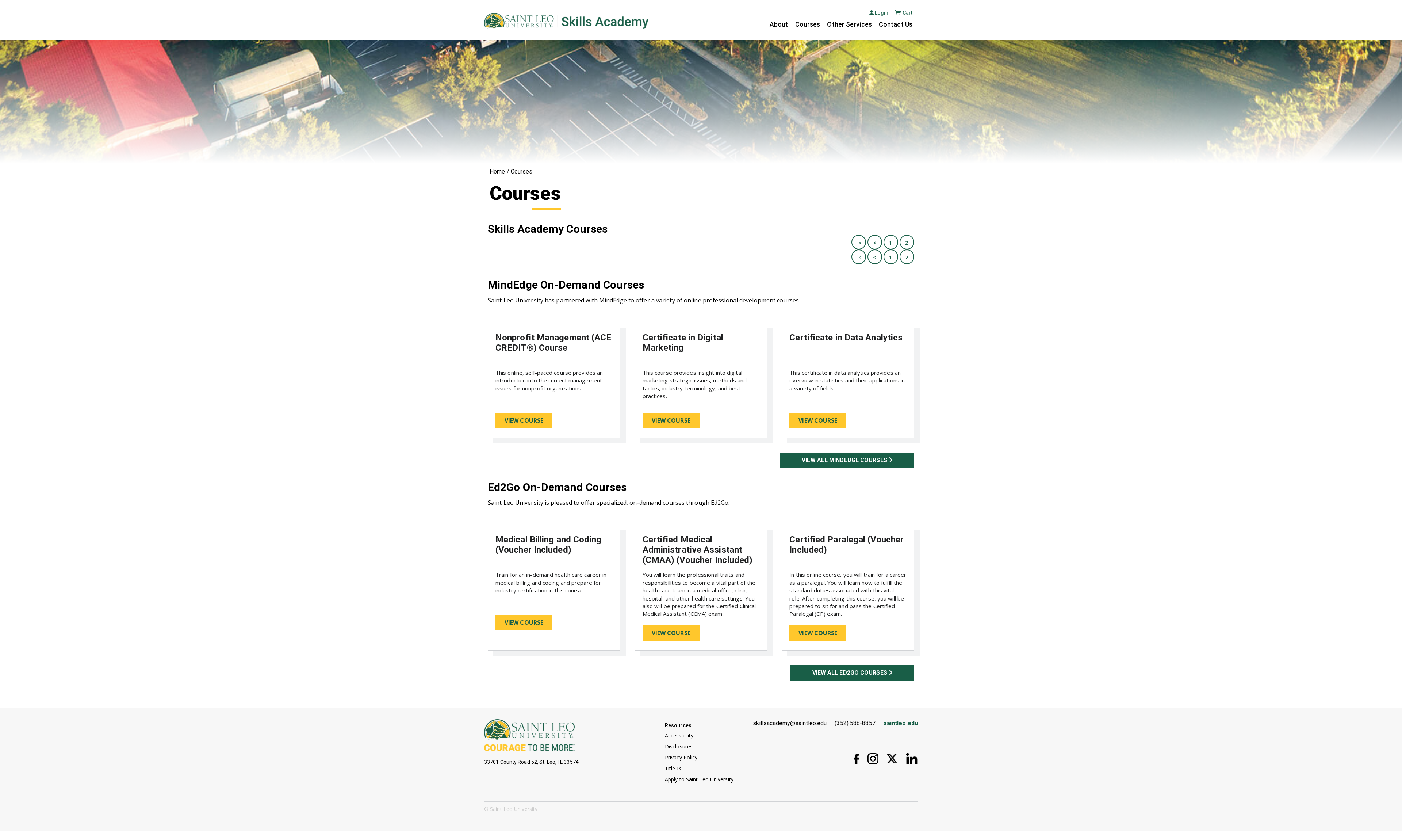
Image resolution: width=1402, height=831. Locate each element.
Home (497, 171)
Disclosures (679, 746)
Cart (907, 13)
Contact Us (895, 24)
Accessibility (679, 735)
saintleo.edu (901, 723)
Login (881, 13)
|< (858, 242)
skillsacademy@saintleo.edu (790, 723)
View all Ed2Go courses (850, 672)
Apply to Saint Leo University (699, 779)
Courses (807, 24)
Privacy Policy (681, 757)
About (779, 24)
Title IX (673, 768)
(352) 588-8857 (855, 723)
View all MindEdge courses (845, 460)
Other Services (849, 24)
